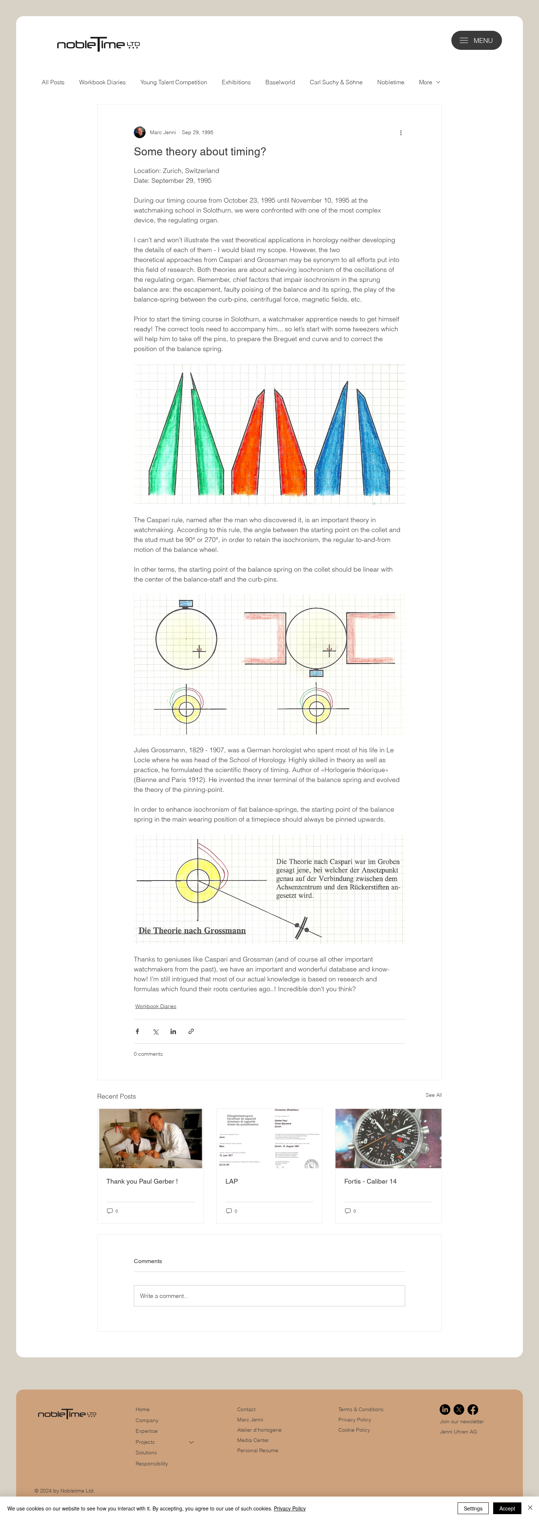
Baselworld (280, 82)
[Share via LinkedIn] (173, 1031)
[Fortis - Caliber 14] (388, 1138)
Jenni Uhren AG (458, 1431)
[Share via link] (191, 1031)
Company (147, 1420)
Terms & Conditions (361, 1409)
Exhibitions (236, 82)
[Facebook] (472, 1409)
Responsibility (152, 1463)
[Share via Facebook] (137, 1031)
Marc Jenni (250, 1419)
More (425, 82)
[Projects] (192, 1442)
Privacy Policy (354, 1419)
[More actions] (400, 132)
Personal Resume (257, 1450)
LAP (231, 1181)
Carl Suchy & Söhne (336, 82)
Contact (246, 1409)
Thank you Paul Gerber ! (142, 1181)
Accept (507, 1508)
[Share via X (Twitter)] (155, 1031)
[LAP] (270, 1138)
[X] (459, 1409)
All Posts (53, 82)
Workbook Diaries (102, 82)
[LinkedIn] (445, 1409)
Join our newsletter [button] (462, 1421)
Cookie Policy (354, 1430)
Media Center (253, 1440)
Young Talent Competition (173, 82)
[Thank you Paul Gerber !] (150, 1138)
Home (143, 1409)
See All (434, 1095)
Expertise (147, 1431)
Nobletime (390, 82)
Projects (145, 1442)
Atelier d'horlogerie (259, 1430)
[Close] (530, 1508)
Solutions (146, 1452)
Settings (473, 1508)
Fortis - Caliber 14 (370, 1181)
